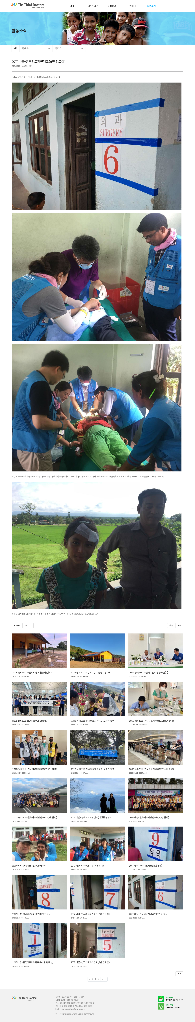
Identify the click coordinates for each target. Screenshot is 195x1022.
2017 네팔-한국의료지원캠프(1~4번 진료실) (32, 962)
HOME (71, 6)
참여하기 (131, 6)
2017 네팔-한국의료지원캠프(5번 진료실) (90, 962)
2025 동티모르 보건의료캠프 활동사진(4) (32, 672)
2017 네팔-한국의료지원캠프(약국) (145, 865)
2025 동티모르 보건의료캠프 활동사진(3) (90, 672)
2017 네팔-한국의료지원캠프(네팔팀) (29, 865)
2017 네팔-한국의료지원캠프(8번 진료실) (31, 914)
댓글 (171, 625)
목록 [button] (179, 973)
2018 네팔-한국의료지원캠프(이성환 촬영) (91, 817)
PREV (17, 625)
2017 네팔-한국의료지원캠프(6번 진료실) (148, 914)
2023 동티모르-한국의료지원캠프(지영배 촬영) (34, 817)
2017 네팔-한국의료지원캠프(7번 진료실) (90, 914)
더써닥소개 (93, 6)
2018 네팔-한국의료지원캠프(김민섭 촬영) (149, 817)
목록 (179, 625)
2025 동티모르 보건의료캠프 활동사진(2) (148, 672)
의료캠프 (111, 6)
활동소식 (151, 6)
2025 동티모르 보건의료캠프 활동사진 (30, 721)
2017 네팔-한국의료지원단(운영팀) (87, 865)
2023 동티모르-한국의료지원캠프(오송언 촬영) (93, 721)
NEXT (27, 625)
